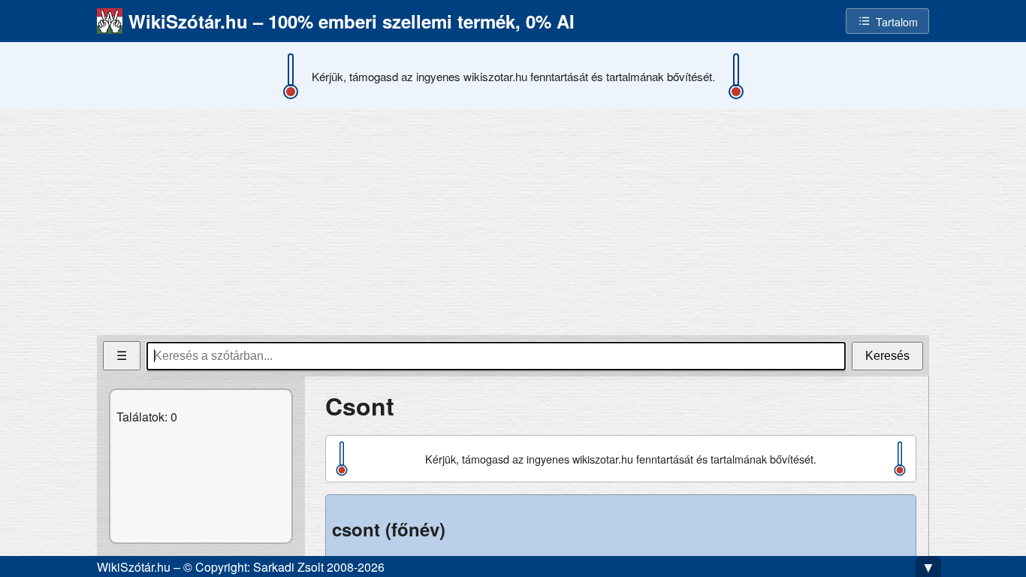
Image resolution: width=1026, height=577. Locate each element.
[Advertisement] (513, 222)
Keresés (887, 355)
